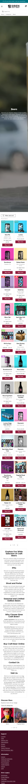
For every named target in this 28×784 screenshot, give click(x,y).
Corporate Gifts (5, 760)
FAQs (2, 738)
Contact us (9, 668)
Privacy (3, 744)
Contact (3, 736)
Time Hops (4, 779)
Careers (3, 757)
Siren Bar (12, 687)
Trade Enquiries (5, 764)
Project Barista (5, 777)
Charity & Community (6, 758)
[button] (25, 6)
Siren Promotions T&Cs (7, 750)
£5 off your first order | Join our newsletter (14, 1)
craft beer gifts (19, 656)
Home (2, 14)
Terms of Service (5, 748)
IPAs (6, 115)
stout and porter (13, 115)
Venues (3, 766)
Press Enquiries (5, 762)
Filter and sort (9, 215)
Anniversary (4, 775)
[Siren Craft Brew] (13, 6)
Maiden (3, 783)
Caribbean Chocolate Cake (8, 781)
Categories (8, 14)
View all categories (7, 705)
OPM (2, 768)
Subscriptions (4, 742)
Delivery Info (4, 740)
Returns (3, 746)
